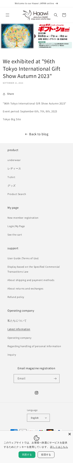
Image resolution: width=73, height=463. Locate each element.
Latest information (18, 329)
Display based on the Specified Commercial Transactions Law (33, 269)
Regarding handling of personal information (34, 346)
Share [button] (10, 93)
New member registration (23, 217)
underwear (14, 160)
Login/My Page (16, 226)
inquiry (11, 354)
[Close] (70, 434)
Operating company (19, 337)
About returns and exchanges (25, 288)
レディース (14, 168)
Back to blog (38, 134)
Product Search (16, 194)
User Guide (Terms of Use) (23, 258)
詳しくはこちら (59, 447)
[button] (7, 15)
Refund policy (15, 297)
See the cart (14, 234)
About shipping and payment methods (30, 280)
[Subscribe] (55, 378)
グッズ (11, 185)
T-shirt (11, 177)
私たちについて (17, 320)
